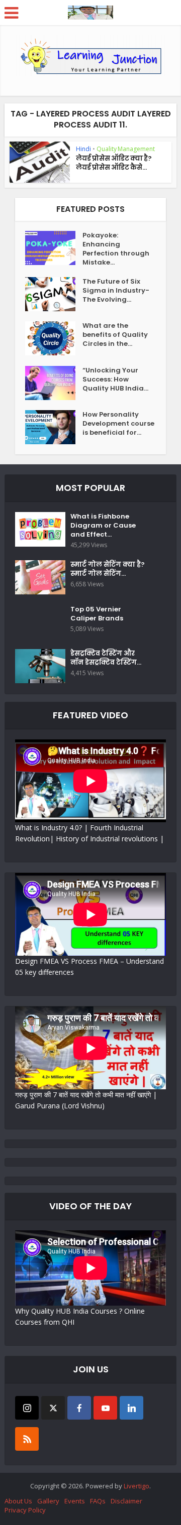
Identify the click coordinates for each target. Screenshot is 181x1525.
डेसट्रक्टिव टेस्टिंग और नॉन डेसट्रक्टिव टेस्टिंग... (105, 658)
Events (74, 1500)
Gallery (48, 1500)
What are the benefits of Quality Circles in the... (115, 334)
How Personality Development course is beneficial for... (118, 423)
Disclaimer (126, 1500)
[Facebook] (79, 1408)
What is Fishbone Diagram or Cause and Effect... (103, 525)
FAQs (98, 1500)
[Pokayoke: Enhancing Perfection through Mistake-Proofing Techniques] (53, 248)
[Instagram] (27, 1408)
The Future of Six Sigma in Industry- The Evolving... (115, 290)
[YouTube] (105, 1408)
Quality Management (126, 149)
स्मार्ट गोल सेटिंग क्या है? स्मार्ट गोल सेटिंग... (107, 569)
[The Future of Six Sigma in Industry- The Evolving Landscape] (53, 294)
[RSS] (27, 1439)
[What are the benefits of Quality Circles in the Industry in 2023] (53, 338)
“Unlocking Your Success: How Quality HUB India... (115, 379)
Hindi (83, 149)
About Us (18, 1500)
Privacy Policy (25, 1509)
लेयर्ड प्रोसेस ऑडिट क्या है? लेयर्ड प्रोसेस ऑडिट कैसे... (114, 163)
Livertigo (136, 1485)
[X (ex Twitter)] (53, 1408)
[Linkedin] (131, 1408)
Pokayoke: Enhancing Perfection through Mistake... (115, 249)
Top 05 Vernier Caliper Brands (96, 614)
